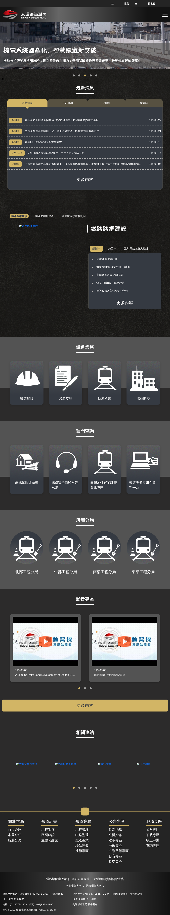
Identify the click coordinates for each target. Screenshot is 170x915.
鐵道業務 (83, 821)
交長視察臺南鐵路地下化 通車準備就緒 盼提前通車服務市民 (62, 131)
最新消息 (115, 829)
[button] (126, 3)
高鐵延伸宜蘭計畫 (107, 259)
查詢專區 (152, 845)
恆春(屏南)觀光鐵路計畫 (110, 282)
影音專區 (115, 856)
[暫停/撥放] (166, 23)
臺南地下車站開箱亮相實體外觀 (43, 142)
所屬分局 (14, 840)
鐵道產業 (82, 840)
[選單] (165, 14)
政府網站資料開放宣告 (109, 879)
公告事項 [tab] (67, 103)
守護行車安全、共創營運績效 (74, 76)
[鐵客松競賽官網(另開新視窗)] (65, 764)
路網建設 (48, 835)
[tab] (19, 216)
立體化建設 (49, 840)
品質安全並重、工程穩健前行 (85, 76)
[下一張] (165, 764)
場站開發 (82, 845)
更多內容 (85, 180)
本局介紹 (14, 835)
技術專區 (82, 851)
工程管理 (82, 829)
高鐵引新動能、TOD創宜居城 (96, 76)
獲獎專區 (115, 861)
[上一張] (5, 764)
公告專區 (117, 821)
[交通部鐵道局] (24, 14)
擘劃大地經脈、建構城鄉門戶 (91, 76)
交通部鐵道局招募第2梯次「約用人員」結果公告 (56, 153)
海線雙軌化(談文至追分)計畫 (113, 267)
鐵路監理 (82, 835)
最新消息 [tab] (27, 103)
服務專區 (154, 821)
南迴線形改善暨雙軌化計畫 (112, 290)
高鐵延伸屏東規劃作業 (109, 274)
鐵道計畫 (49, 821)
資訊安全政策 (80, 879)
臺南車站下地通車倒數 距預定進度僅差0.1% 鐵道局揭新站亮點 (61, 120)
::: (112, 3)
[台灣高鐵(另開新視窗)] (143, 764)
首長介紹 (14, 829)
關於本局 (16, 821)
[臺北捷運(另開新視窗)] (104, 764)
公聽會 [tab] (106, 103)
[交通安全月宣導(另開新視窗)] (26, 764)
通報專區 (152, 829)
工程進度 (48, 829)
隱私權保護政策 (56, 879)
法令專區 (115, 840)
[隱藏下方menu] (85, 811)
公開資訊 (115, 835)
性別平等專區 (119, 851)
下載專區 (152, 835)
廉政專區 (115, 845)
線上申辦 (152, 840)
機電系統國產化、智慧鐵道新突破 (79, 76)
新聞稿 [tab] (144, 103)
